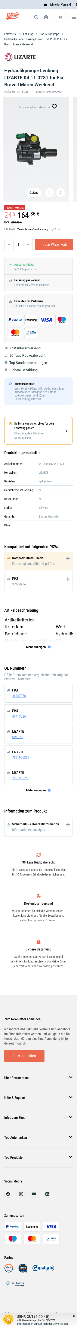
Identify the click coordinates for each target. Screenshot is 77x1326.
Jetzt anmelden (24, 1056)
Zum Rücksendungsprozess (30, 397)
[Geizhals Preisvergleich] (43, 1271)
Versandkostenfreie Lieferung (32, 229)
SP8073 (17, 737)
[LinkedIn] (47, 1197)
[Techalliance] (15, 1287)
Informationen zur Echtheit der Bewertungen (42, 1323)
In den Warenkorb (54, 244)
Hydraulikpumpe (49, 34)
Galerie (34, 192)
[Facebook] (8, 1197)
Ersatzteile (10, 34)
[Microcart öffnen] (60, 17)
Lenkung (28, 34)
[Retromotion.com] (12, 18)
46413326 (19, 716)
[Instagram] (21, 1197)
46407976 (19, 696)
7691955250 (20, 778)
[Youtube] (34, 1197)
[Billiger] (8, 1271)
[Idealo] (22, 1271)
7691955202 (20, 758)
